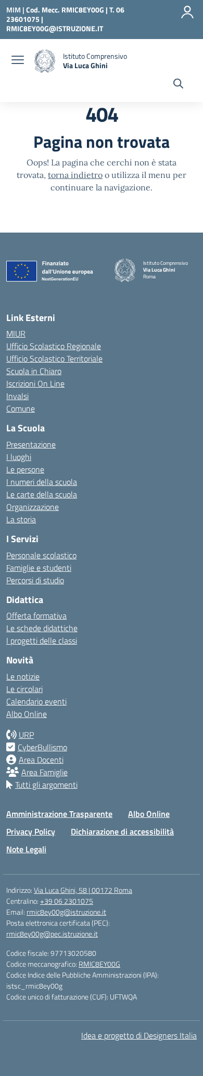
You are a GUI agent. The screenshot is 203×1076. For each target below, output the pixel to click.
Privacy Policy (30, 831)
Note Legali (26, 849)
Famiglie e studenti (38, 567)
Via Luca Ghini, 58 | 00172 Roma (83, 890)
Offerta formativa (36, 615)
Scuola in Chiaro (33, 371)
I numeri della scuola (41, 482)
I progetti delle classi (41, 640)
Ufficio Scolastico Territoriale (54, 358)
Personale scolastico (41, 555)
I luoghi (18, 457)
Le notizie (23, 676)
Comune (20, 408)
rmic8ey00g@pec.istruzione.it (52, 933)
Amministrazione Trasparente (59, 814)
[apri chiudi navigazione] (17, 61)
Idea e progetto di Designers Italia (139, 1035)
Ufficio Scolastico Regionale (53, 346)
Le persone (25, 469)
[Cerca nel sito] (178, 85)
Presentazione (31, 444)
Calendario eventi (36, 701)
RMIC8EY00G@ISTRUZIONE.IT (54, 28)
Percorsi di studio (35, 580)
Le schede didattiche (42, 628)
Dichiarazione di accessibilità (122, 831)
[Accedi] (187, 12)
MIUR (16, 333)
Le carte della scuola (41, 494)
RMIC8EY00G (99, 963)
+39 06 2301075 (66, 900)
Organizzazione (32, 507)
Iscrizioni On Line (35, 383)
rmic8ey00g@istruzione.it (66, 911)
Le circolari (24, 689)
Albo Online (26, 714)
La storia (21, 519)
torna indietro (75, 175)
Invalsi (17, 396)
